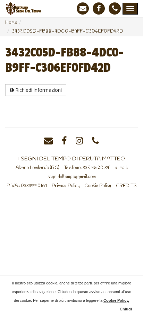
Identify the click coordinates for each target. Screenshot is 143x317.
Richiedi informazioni (38, 90)
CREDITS (126, 186)
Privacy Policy (66, 186)
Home (11, 22)
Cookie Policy (97, 186)
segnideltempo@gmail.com (72, 177)
